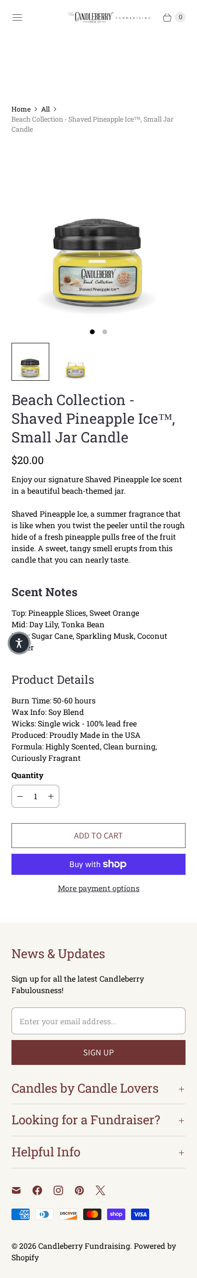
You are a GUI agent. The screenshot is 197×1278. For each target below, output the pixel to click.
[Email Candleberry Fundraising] (22, 1190)
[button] (19, 643)
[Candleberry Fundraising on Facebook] (43, 1190)
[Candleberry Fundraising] (111, 17)
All (45, 108)
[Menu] (17, 17)
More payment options (99, 888)
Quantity (27, 775)
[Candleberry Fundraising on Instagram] (64, 1190)
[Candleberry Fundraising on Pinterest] (85, 1190)
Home (21, 108)
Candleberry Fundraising (84, 1246)
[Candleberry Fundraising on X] (106, 1190)
